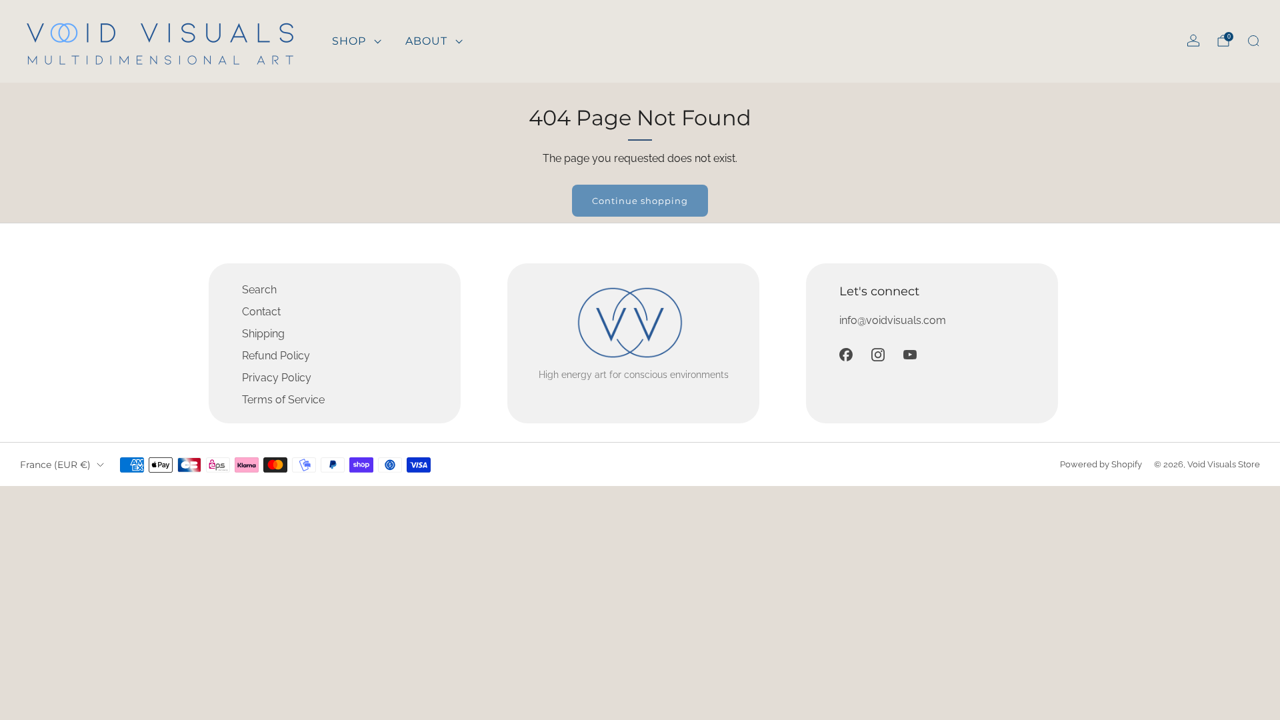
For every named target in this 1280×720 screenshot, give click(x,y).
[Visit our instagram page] (878, 355)
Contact (261, 311)
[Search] (1253, 40)
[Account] (1193, 40)
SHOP (349, 41)
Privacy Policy (276, 377)
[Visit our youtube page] (910, 355)
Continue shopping (640, 200)
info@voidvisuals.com (892, 320)
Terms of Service (283, 399)
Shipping (263, 333)
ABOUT (426, 41)
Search (259, 289)
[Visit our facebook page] (846, 355)
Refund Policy (276, 355)
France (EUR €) (55, 465)
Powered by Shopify (1101, 464)
